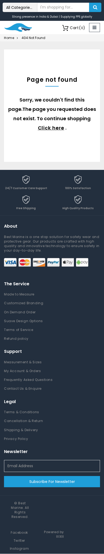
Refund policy (16, 338)
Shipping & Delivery (21, 430)
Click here (51, 127)
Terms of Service (18, 329)
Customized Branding (23, 303)
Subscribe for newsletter (52, 481)
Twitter (19, 540)
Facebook (19, 532)
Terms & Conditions (21, 412)
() (77, 27)
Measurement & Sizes (23, 362)
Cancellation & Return (23, 421)
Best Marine (18, 505)
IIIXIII (60, 536)
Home (9, 38)
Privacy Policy (16, 438)
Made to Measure (19, 294)
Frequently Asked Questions (28, 379)
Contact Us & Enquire (23, 388)
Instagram (19, 548)
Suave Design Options (23, 321)
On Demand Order (20, 312)
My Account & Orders (22, 371)
